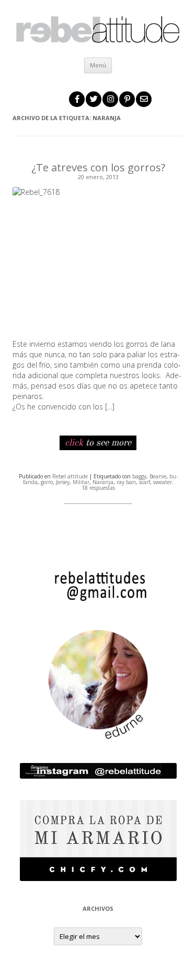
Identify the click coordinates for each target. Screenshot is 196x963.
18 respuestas (98, 487)
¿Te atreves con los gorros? (98, 167)
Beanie (157, 476)
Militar (81, 482)
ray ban (126, 482)
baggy (139, 476)
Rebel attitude (70, 476)
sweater (162, 482)
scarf (144, 482)
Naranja (103, 482)
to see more (98, 443)
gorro (47, 482)
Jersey (63, 482)
